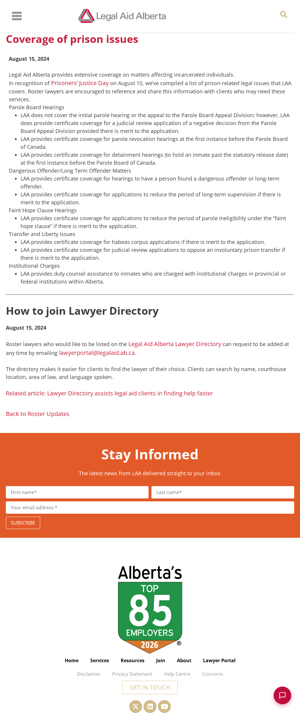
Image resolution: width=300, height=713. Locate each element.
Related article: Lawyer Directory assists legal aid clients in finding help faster (109, 393)
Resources (132, 660)
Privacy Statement (132, 674)
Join (160, 660)
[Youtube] (164, 706)
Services (99, 660)
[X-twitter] (135, 706)
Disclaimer (88, 674)
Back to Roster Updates (37, 414)
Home (72, 660)
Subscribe (23, 523)
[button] (283, 14)
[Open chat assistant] (282, 695)
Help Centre (177, 674)
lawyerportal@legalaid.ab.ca (97, 353)
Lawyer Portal (219, 660)
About (184, 660)
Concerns (212, 674)
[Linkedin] (150, 706)
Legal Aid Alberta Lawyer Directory (174, 344)
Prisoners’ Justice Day (80, 83)
